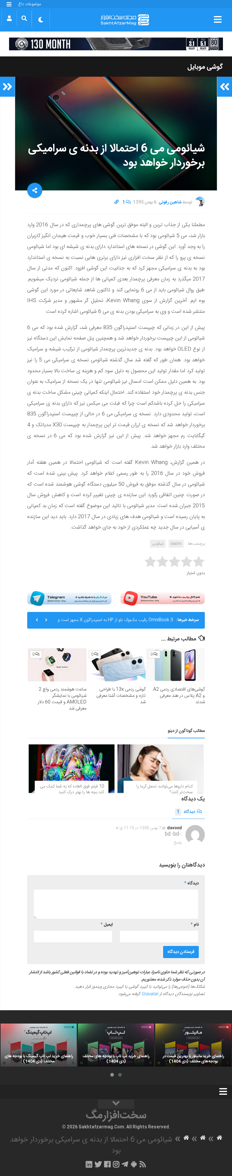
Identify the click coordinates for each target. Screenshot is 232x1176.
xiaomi (176, 544)
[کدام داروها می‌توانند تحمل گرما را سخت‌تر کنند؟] (160, 768)
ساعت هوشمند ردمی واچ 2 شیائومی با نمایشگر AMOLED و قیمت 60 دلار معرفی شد (62, 699)
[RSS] (143, 1164)
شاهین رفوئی (170, 202)
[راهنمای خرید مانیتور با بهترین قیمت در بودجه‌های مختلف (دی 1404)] (193, 1045)
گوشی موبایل (205, 67)
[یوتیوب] (163, 598)
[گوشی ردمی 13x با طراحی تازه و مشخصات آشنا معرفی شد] (116, 665)
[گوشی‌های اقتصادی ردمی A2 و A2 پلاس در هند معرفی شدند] (175, 665)
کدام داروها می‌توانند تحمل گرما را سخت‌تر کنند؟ (165, 789)
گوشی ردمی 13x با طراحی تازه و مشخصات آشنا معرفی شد (121, 696)
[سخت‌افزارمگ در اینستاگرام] (116, 1164)
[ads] (116, 44)
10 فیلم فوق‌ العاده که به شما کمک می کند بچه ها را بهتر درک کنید (72, 789)
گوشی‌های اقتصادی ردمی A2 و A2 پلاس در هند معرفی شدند (179, 696)
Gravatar (149, 994)
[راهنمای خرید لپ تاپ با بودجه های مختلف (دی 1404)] (116, 1045)
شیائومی (157, 544)
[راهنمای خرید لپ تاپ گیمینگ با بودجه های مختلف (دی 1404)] (39, 1045)
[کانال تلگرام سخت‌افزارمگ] (125, 1164)
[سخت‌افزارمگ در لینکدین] (89, 1164)
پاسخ (178, 842)
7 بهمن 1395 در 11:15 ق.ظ (138, 828)
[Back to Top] (116, 1104)
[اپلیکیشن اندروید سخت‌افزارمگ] (133, 1164)
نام (195, 924)
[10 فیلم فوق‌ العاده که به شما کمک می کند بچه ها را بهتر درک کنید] (71, 768)
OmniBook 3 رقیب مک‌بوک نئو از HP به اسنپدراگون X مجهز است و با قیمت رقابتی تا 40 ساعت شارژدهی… (115, 622)
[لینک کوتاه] (116, 202)
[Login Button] (9, 18)
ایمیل (107, 924)
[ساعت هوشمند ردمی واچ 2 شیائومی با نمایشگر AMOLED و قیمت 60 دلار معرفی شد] (57, 665)
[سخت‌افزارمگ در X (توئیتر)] (98, 1164)
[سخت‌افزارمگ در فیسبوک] (107, 1164)
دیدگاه (186, 812)
